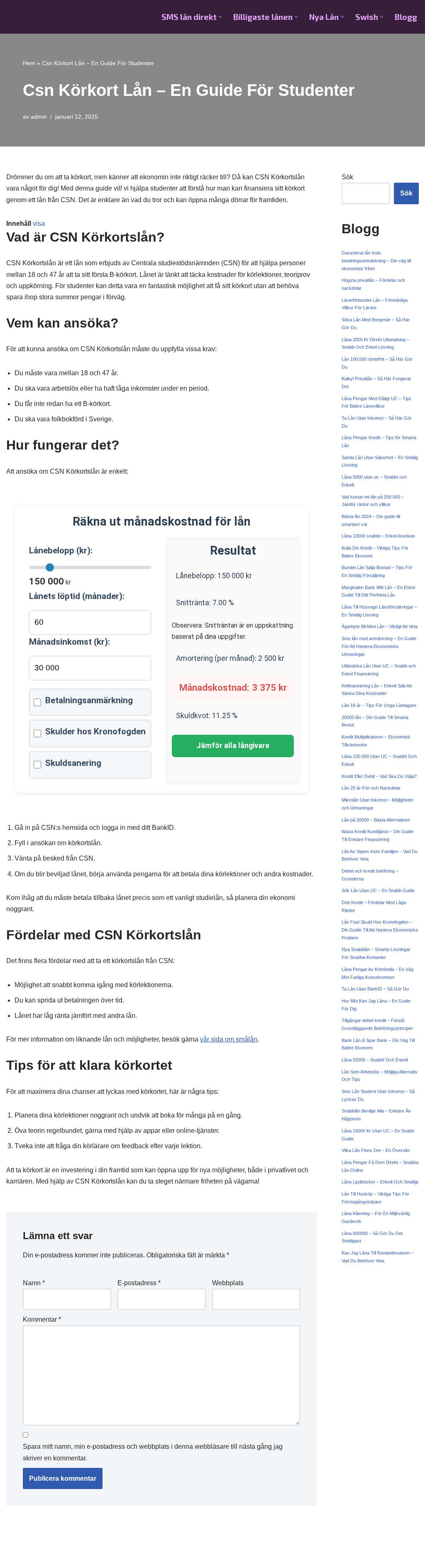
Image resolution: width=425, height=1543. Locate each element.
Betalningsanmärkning (89, 700)
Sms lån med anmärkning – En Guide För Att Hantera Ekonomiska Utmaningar (379, 646)
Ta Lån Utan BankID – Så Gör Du (375, 988)
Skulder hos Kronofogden (95, 731)
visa (39, 223)
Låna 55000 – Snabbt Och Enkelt (375, 1059)
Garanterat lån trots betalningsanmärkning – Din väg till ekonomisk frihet (376, 260)
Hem (29, 63)
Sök (347, 177)
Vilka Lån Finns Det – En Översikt (376, 1150)
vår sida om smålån (228, 1039)
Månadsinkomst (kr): (69, 642)
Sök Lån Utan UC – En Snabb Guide (378, 890)
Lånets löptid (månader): (77, 596)
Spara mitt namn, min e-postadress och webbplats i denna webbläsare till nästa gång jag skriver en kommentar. (153, 1452)
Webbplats (228, 1282)
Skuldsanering (73, 763)
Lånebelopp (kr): (61, 550)
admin (39, 116)
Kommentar (42, 1319)
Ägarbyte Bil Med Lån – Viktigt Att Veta (380, 626)
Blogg (406, 17)
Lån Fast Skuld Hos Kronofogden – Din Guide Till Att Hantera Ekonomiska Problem (380, 929)
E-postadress (139, 1282)
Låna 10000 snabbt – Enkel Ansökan (378, 535)
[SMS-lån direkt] (47, 16)
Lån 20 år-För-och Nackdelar (371, 787)
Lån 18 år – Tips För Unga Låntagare (379, 705)
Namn (34, 1282)
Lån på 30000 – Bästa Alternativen (376, 819)
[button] (220, 16)
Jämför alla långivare (232, 745)
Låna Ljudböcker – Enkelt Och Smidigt (380, 1181)
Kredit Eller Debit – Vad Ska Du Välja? (379, 776)
